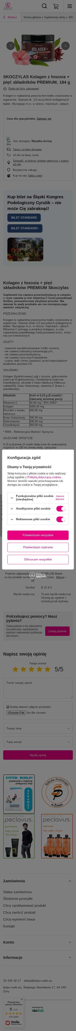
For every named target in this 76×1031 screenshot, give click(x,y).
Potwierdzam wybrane (38, 547)
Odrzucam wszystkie (38, 559)
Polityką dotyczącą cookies (44, 477)
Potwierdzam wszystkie (38, 535)
